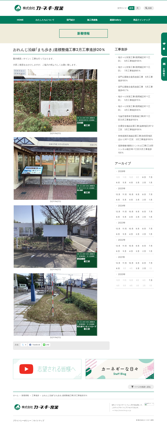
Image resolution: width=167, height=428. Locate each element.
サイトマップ (38, 420)
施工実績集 (92, 19)
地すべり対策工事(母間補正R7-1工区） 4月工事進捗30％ (134, 108)
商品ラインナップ (141, 19)
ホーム (16, 395)
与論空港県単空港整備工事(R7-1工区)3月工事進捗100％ (134, 118)
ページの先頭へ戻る (142, 387)
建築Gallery (115, 19)
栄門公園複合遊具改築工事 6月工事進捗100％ (135, 79)
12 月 (118, 194)
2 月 (144, 182)
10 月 (131, 194)
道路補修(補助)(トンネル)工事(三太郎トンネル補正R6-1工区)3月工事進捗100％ (135, 149)
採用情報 (164, 44)
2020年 (121, 274)
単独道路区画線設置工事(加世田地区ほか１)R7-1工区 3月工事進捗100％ (135, 138)
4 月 (131, 182)
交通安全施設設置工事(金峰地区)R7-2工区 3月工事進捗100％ (135, 128)
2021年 (121, 257)
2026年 (121, 171)
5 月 (124, 182)
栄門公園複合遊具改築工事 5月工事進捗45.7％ (135, 88)
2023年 (121, 222)
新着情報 (25, 395)
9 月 (137, 194)
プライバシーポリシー (22, 420)
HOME (20, 19)
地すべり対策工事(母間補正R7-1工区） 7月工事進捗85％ (134, 69)
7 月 (150, 177)
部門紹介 (71, 19)
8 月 (144, 177)
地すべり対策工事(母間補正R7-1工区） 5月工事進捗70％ (134, 98)
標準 (131, 8)
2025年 (121, 188)
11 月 (125, 194)
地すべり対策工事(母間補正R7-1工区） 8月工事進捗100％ (134, 59)
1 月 (150, 182)
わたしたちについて (45, 19)
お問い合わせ (164, 71)
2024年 (121, 205)
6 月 (118, 182)
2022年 (121, 240)
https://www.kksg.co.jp (122, 410)
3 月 (137, 182)
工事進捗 (121, 49)
